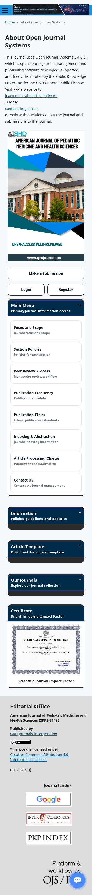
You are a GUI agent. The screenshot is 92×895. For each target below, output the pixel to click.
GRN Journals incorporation (33, 733)
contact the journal (21, 108)
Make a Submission (46, 273)
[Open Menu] (5, 10)
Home (10, 22)
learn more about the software (31, 95)
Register (66, 289)
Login (26, 289)
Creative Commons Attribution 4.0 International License (39, 757)
